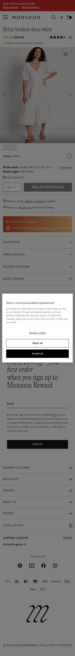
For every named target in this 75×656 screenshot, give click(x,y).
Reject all (38, 343)
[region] (37, 328)
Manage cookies (37, 333)
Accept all (37, 354)
